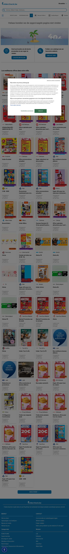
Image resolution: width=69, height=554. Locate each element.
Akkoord (40, 111)
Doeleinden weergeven (27, 110)
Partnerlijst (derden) (15, 105)
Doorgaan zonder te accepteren (53, 80)
